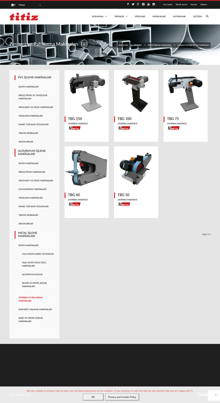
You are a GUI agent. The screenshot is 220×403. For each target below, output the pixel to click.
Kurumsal (98, 16)
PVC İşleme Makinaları (34, 77)
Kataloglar (159, 16)
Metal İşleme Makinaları (159, 45)
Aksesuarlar (26, 142)
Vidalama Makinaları (31, 116)
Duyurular (179, 16)
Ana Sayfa (167, 4)
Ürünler (119, 16)
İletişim (204, 4)
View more (87, 92)
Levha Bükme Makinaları (33, 189)
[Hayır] (215, 394)
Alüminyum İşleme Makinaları (32, 152)
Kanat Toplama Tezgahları (34, 124)
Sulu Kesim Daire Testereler (38, 254)
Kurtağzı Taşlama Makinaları (35, 309)
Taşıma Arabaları (28, 133)
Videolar (140, 16)
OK (93, 397)
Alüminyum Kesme (32, 274)
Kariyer (194, 4)
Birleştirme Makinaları (32, 172)
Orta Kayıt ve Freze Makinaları (36, 107)
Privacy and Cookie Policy (122, 397)
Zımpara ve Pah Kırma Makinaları (31, 299)
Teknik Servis (181, 4)
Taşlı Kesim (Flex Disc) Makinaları (34, 264)
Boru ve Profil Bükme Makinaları (31, 320)
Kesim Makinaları (28, 87)
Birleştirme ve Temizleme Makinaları (33, 97)
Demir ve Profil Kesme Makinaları (34, 285)
